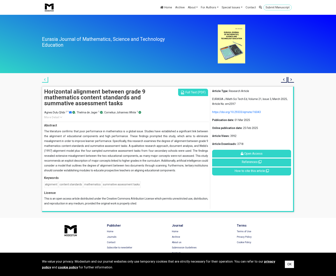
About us (176, 242)
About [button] (192, 7)
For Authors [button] (208, 7)
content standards (71, 184)
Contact (251, 7)
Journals (111, 237)
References (250, 162)
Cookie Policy (244, 242)
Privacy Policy (244, 237)
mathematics (92, 184)
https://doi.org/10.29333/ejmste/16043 (236, 112)
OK (289, 264)
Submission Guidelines (184, 247)
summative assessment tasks (121, 184)
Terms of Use (244, 231)
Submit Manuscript (278, 7)
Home (168, 7)
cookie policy (68, 267)
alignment (51, 184)
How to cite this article (250, 171)
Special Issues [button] (231, 7)
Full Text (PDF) (195, 92)
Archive (180, 7)
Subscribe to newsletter (119, 247)
